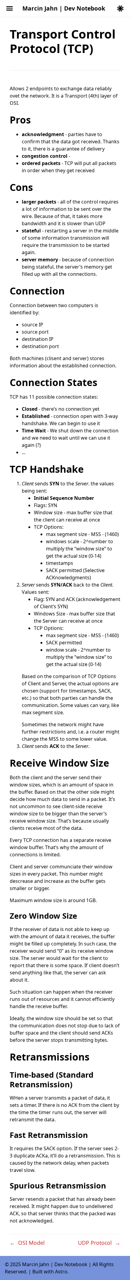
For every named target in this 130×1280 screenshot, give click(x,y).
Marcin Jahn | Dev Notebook (63, 8)
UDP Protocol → (99, 1242)
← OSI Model (27, 1242)
